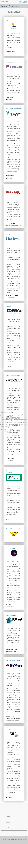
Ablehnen (11, 429)
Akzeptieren (4, 429)
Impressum (20, 431)
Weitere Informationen (10, 431)
